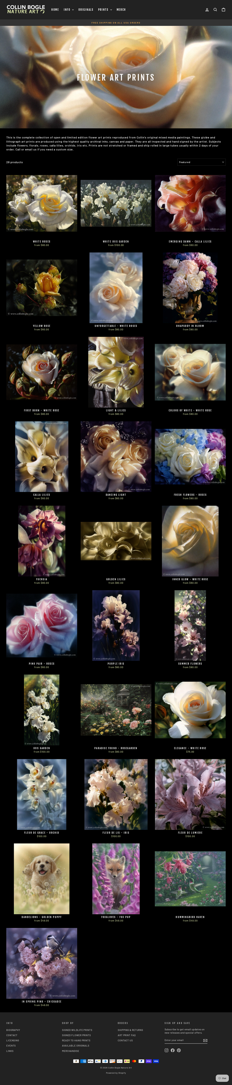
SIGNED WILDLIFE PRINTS (77, 1030)
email (29, 149)
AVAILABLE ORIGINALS (75, 1045)
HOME (55, 9)
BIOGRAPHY (13, 1030)
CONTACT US (125, 1040)
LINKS (10, 1051)
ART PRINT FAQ (127, 1035)
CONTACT (12, 1035)
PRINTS (104, 9)
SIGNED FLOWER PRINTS (76, 1035)
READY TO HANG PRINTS (76, 1040)
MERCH (121, 9)
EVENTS (11, 1045)
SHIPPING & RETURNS (130, 1030)
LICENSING (12, 1040)
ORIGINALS (85, 9)
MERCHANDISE (70, 1051)
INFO (67, 9)
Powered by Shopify (116, 1073)
